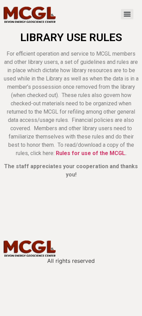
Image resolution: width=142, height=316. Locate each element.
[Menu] (127, 14)
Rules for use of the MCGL (90, 153)
